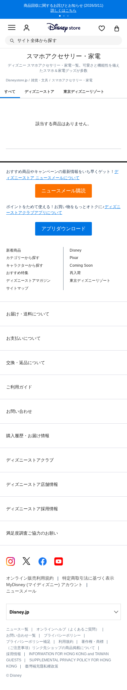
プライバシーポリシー (62, 635)
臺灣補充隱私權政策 (41, 666)
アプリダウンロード (63, 228)
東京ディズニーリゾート (90, 280)
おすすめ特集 (17, 273)
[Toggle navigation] (12, 28)
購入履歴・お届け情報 (27, 435)
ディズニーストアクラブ (30, 460)
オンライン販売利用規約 (30, 578)
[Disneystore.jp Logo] (63, 28)
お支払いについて (23, 338)
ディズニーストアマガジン (28, 280)
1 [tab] (62, 16)
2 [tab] (66, 16)
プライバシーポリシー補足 (28, 641)
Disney (75, 250)
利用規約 (66, 641)
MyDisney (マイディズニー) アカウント (44, 584)
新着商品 (13, 250)
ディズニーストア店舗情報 (32, 484)
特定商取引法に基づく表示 (88, 578)
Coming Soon (81, 265)
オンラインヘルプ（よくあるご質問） (67, 629)
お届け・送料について (27, 313)
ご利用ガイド (19, 386)
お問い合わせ (19, 411)
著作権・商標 (92, 641)
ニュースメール (21, 591)
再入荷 (75, 273)
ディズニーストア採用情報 (32, 508)
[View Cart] (116, 29)
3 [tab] (70, 16)
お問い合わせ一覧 (21, 635)
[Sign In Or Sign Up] (26, 28)
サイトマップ (17, 288)
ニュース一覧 (17, 629)
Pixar (74, 258)
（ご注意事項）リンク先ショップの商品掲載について (50, 648)
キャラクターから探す (24, 265)
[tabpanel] (63, 9)
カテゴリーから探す (22, 258)
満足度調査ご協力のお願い (32, 533)
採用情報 (13, 654)
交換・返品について (25, 362)
